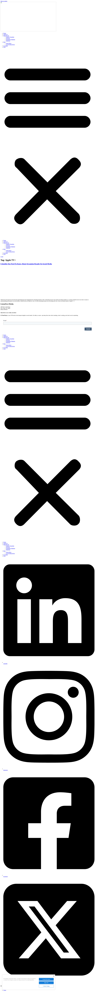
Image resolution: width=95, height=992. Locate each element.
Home (4, 33)
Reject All (46, 982)
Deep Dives (8, 43)
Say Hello (5, 45)
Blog (4, 42)
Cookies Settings (46, 986)
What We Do (6, 35)
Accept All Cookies (46, 979)
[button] (47, 144)
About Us (5, 34)
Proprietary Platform (10, 39)
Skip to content (4, 1)
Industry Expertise (10, 37)
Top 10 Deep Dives (10, 44)
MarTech (8, 40)
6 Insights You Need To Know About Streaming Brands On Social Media (26, 264)
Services (8, 38)
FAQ (4, 47)
